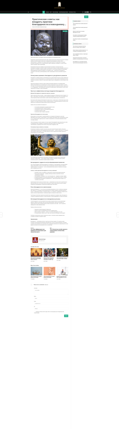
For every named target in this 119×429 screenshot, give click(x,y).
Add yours (46, 284)
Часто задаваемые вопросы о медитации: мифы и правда (62, 258)
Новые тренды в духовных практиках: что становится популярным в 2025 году (49, 258)
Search (86, 16)
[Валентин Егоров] (35, 240)
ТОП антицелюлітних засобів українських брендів (36, 277)
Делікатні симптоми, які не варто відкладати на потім (61, 277)
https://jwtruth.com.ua (42, 240)
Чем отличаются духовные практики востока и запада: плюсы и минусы (36, 258)
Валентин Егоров (43, 26)
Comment (35, 288)
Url (34, 306)
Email (35, 301)
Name (35, 296)
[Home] (43, 12)
